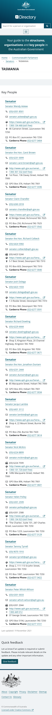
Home (4, 57)
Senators (10, 61)
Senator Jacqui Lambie (16, 404)
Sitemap (43, 691)
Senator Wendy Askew (16, 106)
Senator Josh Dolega (15, 281)
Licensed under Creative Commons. (16, 710)
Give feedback (9, 661)
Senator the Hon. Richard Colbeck (22, 238)
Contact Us (7, 696)
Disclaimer (32, 691)
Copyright (13, 691)
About (4, 691)
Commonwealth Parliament (25, 57)
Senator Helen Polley (15, 496)
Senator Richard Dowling (17, 321)
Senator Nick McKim (15, 447)
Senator (10, 101)
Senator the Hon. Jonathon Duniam (23, 364)
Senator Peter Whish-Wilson (19, 589)
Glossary (17, 696)
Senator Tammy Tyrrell (16, 546)
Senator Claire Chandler (17, 198)
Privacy (22, 691)
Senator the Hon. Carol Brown (20, 152)
